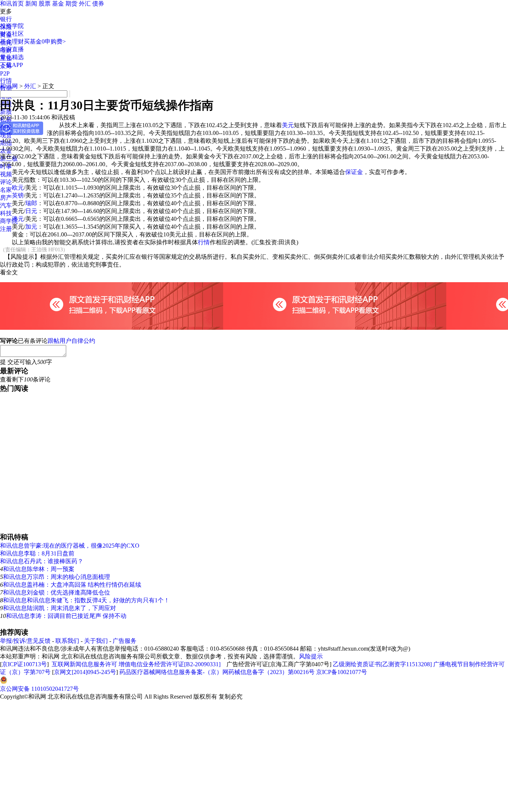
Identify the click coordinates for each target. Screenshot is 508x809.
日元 (31, 211)
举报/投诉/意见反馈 (25, 641)
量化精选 (12, 57)
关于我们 (96, 641)
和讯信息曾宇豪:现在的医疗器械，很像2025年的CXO (69, 545)
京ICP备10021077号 (341, 672)
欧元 (18, 187)
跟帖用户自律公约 (71, 341)
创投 (6, 127)
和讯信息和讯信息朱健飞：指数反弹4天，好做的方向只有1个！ (86, 600)
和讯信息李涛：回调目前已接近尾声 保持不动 (66, 616)
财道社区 (12, 33)
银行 (6, 19)
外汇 (85, 3)
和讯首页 (12, 3)
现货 (6, 135)
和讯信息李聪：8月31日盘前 (37, 553)
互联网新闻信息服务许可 (84, 664)
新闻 (31, 3)
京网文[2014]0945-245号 (85, 672)
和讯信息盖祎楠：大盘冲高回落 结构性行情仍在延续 (72, 584)
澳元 (18, 219)
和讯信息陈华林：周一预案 (38, 569)
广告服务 (124, 641)
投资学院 (12, 26)
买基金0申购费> (45, 41)
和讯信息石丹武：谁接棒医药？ (41, 561)
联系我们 (67, 641)
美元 (288, 125)
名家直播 (12, 49)
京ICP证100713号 (24, 664)
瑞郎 (31, 203)
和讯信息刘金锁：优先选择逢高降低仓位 (56, 592)
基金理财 (12, 41)
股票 (45, 3)
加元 (31, 226)
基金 (58, 3)
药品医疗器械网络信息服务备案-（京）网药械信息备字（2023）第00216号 (217, 672)
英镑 (18, 195)
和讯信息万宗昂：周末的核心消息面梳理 (56, 577)
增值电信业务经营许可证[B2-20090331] (170, 664)
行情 (204, 242)
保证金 (354, 172)
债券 (98, 3)
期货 (71, 3)
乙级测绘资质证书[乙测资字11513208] (382, 664)
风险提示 (311, 656)
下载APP (11, 65)
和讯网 (9, 86)
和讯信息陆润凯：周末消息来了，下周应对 (59, 608)
